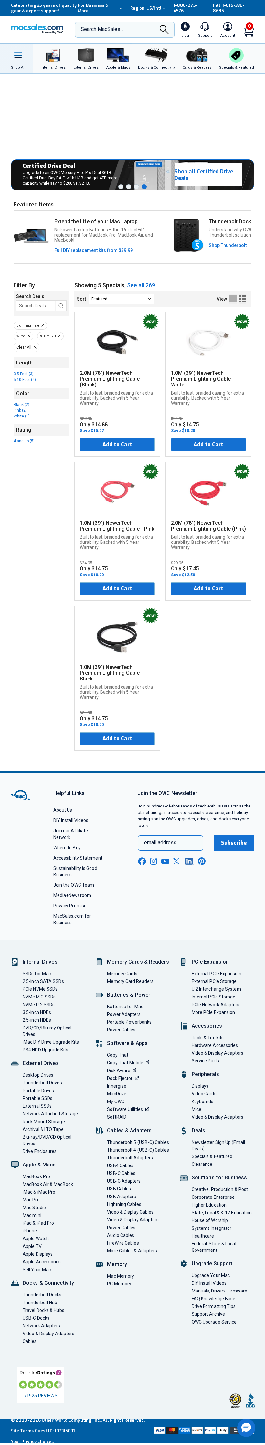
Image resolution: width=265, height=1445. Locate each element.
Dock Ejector (119, 1078)
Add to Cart (117, 444)
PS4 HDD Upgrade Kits (45, 1049)
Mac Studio (34, 1207)
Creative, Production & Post (220, 1189)
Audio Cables (120, 1235)
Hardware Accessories (215, 1045)
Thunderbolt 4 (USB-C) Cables (138, 1150)
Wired (20, 336)
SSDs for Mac (37, 973)
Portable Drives (38, 1090)
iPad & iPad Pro (38, 1223)
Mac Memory (120, 1276)
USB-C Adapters (124, 1181)
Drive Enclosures (40, 1151)
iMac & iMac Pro (39, 1192)
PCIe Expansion (210, 962)
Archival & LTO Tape (43, 1129)
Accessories (207, 1026)
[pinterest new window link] (202, 861)
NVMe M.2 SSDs (39, 996)
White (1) (22, 416)
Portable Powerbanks (129, 1022)
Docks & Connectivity (48, 1283)
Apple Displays (38, 1254)
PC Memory (119, 1283)
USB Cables (119, 1188)
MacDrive (116, 1093)
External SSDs (37, 1106)
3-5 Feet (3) (24, 374)
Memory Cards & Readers (138, 962)
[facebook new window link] (142, 861)
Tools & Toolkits (208, 1037)
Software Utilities (125, 1109)
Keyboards (203, 1101)
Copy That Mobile (125, 1062)
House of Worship (210, 1220)
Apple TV (32, 1246)
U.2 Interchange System (216, 989)
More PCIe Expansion (213, 1012)
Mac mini (32, 1215)
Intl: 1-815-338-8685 (229, 8)
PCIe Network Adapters (216, 1004)
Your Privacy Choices (32, 1441)
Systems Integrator (212, 1228)
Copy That (117, 1055)
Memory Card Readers (130, 981)
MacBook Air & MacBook (48, 1184)
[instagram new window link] (153, 861)
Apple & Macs (39, 1165)
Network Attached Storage (50, 1113)
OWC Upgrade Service (214, 1321)
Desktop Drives (38, 1075)
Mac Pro (31, 1199)
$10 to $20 (48, 336)
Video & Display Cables (130, 1212)
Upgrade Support (212, 1263)
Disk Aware (118, 1070)
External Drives (41, 1063)
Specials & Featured (212, 1156)
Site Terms (22, 1431)
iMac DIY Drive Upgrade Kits (51, 1042)
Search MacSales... (102, 29)
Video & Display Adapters (48, 1333)
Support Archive (208, 1314)
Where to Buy (67, 847)
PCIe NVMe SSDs (40, 989)
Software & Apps (127, 1043)
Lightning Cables (124, 1204)
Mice (196, 1109)
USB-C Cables (121, 1173)
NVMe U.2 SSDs (39, 1004)
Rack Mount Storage (44, 1121)
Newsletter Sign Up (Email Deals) (218, 1145)
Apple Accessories (42, 1261)
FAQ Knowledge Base (214, 1298)
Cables (30, 1341)
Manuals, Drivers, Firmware (219, 1290)
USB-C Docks (36, 1318)
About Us (62, 810)
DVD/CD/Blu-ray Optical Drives (47, 1031)
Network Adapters (41, 1325)
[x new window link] (177, 861)
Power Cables (121, 1029)
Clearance (202, 1164)
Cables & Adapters (129, 1130)
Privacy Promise (70, 905)
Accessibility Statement (77, 857)
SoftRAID (116, 1117)
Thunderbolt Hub (40, 1302)
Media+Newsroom (72, 895)
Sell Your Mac (37, 1269)
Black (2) (21, 404)
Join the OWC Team (73, 885)
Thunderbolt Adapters (130, 1157)
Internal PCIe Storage (214, 996)
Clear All (23, 347)
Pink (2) (20, 410)
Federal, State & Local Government (214, 1247)
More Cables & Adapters (132, 1250)
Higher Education (209, 1205)
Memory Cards (122, 973)
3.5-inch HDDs (37, 1012)
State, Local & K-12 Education (222, 1212)
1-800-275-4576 (186, 8)
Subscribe (234, 842)
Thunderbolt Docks (42, 1294)
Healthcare (203, 1236)
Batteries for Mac (125, 1006)
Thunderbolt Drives (42, 1082)
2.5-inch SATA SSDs (43, 981)
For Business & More (93, 8)
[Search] (164, 30)
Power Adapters (124, 1014)
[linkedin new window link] (190, 861)
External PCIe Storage (214, 981)
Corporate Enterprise (213, 1197)
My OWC (115, 1101)
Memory (117, 1264)
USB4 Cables (120, 1165)
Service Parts (205, 1060)
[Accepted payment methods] (203, 1431)
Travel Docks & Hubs (43, 1310)
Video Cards (204, 1093)
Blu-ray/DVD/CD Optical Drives (47, 1140)
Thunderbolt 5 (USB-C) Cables (138, 1142)
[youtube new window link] (165, 861)
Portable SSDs (37, 1098)
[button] (120, 186)
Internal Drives (40, 962)
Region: (146, 8)
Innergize (116, 1086)
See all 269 (141, 285)
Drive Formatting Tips (214, 1306)
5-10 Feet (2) (25, 379)
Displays (200, 1086)
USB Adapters (121, 1196)
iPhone (30, 1230)
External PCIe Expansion (216, 973)
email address (160, 842)
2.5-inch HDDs (37, 1020)
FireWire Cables (123, 1243)
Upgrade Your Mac (211, 1275)
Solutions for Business (219, 1178)
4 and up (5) (24, 441)
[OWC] (37, 30)
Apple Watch (36, 1238)
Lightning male (27, 325)
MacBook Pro (36, 1176)
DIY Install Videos (71, 820)
